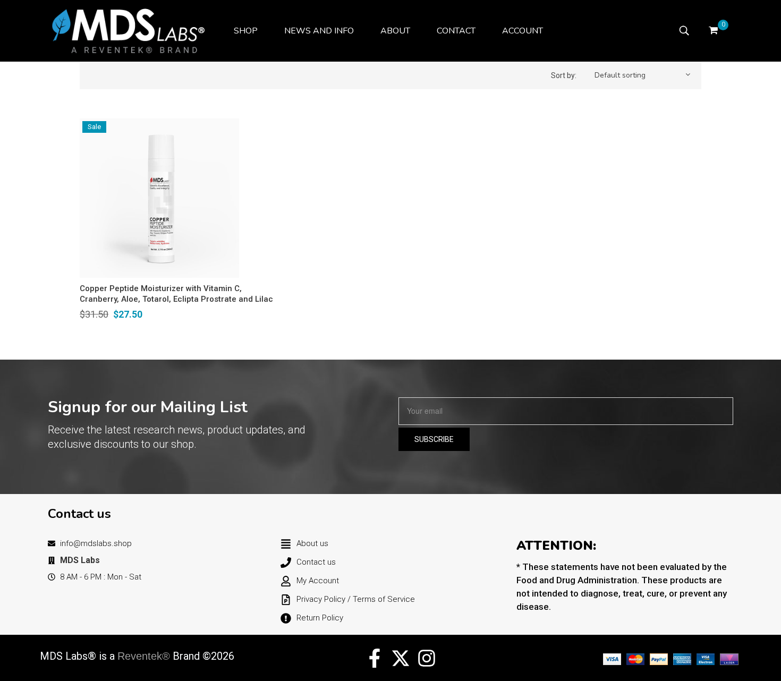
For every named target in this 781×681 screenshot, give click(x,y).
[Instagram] (426, 658)
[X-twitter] (400, 658)
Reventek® (143, 656)
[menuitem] (245, 30)
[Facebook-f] (374, 658)
